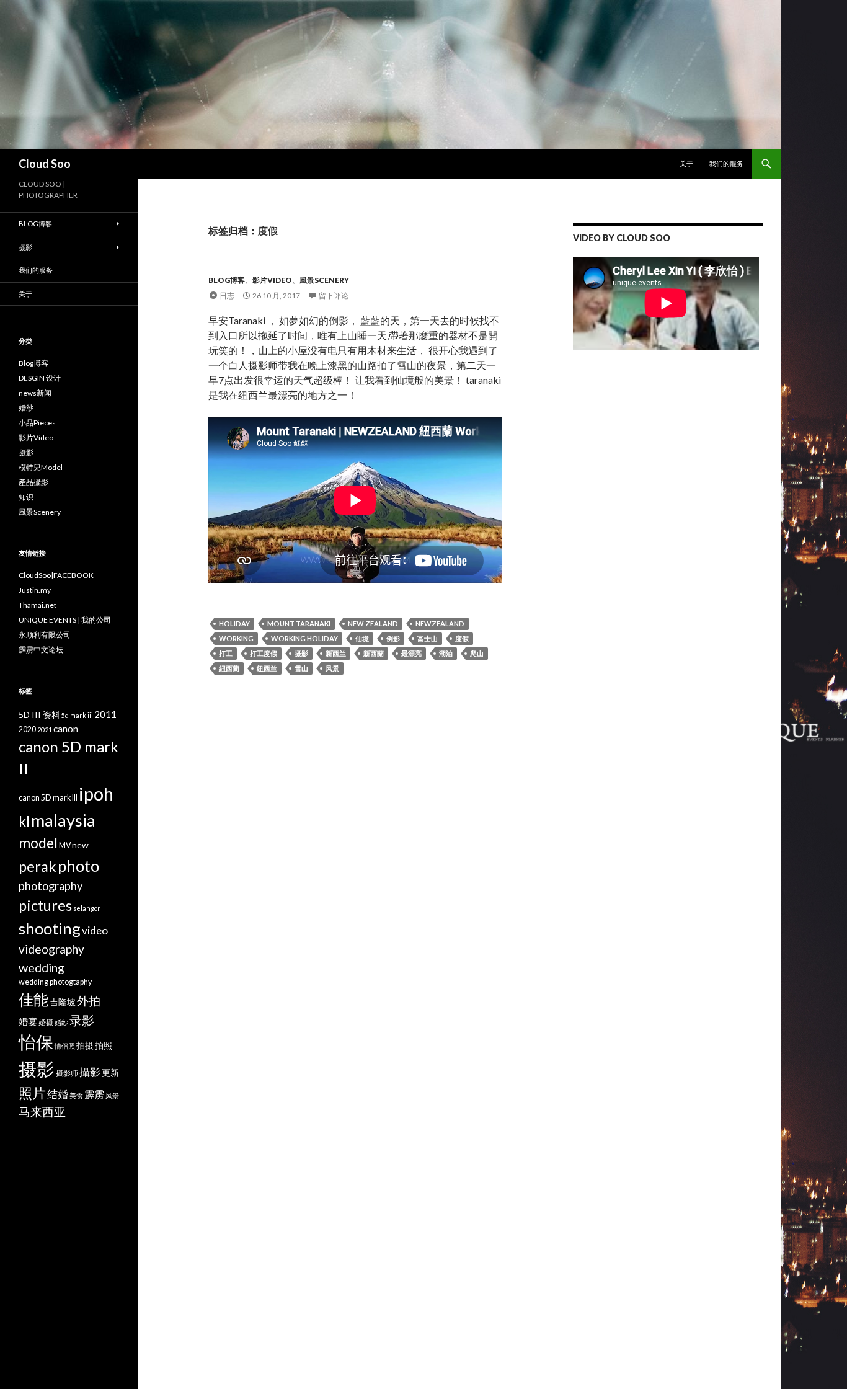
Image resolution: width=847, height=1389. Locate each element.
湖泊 (446, 653)
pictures (45, 905)
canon (65, 728)
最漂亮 (411, 653)
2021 (44, 730)
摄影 (301, 653)
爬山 (477, 653)
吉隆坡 (63, 1001)
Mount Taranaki (298, 623)
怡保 (36, 1042)
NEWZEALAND (439, 623)
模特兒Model (41, 467)
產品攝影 (33, 482)
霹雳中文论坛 (41, 649)
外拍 (88, 1000)
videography (51, 949)
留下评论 (333, 295)
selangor (86, 908)
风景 (332, 668)
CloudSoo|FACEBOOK (56, 575)
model (38, 843)
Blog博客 (226, 280)
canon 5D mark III (48, 797)
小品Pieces (37, 422)
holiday (234, 623)
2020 (27, 729)
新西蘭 (373, 653)
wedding (41, 967)
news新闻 (35, 392)
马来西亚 (42, 1111)
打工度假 (263, 653)
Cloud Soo (45, 164)
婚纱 (26, 407)
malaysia (63, 820)
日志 (227, 295)
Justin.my (35, 590)
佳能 (33, 999)
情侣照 (65, 1046)
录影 (81, 1020)
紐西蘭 (229, 668)
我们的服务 (726, 163)
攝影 (89, 1071)
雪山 (301, 668)
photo (78, 865)
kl (24, 821)
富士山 (427, 638)
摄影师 (67, 1073)
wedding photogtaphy (55, 982)
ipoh (96, 793)
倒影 (393, 638)
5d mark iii (77, 715)
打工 (226, 653)
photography (50, 886)
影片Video (272, 280)
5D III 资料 (39, 714)
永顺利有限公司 (45, 634)
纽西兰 (267, 668)
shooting (50, 928)
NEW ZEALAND (373, 623)
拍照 (103, 1045)
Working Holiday (304, 638)
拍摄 (85, 1045)
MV (65, 845)
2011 (105, 714)
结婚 (57, 1094)
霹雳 (94, 1094)
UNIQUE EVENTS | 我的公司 (65, 619)
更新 (110, 1072)
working (236, 638)
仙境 (362, 638)
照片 (32, 1093)
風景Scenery (324, 280)
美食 (76, 1095)
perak (37, 866)
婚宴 (28, 1021)
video (95, 930)
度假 (462, 638)
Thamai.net (37, 605)
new (80, 845)
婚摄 (45, 1022)
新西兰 (336, 653)
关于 (686, 163)
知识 (26, 497)
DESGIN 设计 (40, 378)
